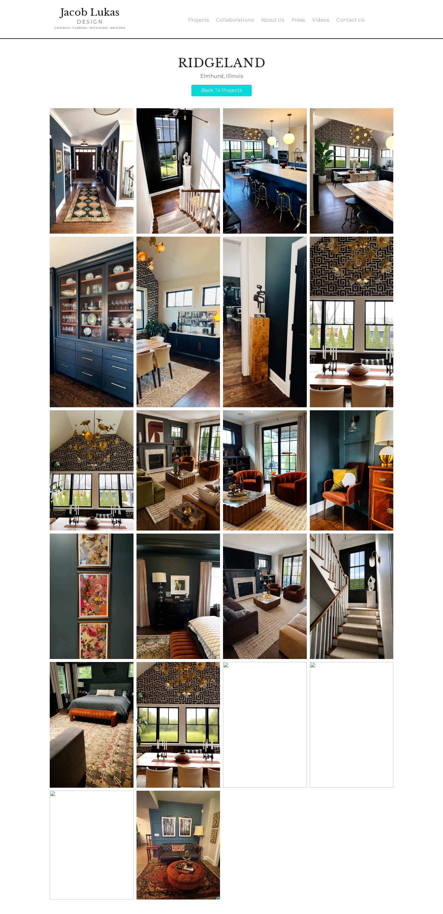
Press (298, 20)
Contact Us (350, 20)
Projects (198, 20)
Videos (320, 20)
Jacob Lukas (90, 18)
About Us (272, 20)
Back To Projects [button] (221, 90)
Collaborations (235, 20)
